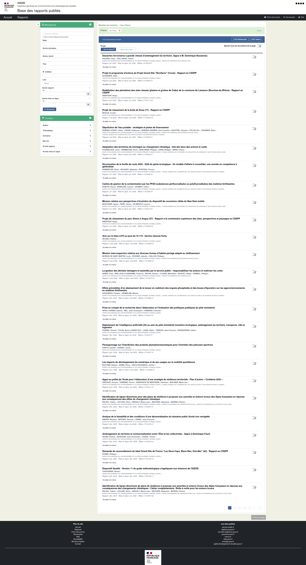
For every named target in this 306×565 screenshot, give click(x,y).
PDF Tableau (256, 39)
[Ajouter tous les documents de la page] (259, 46)
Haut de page (259, 517)
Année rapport (49, 146)
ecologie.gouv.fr (228, 541)
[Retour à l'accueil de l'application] (153, 557)
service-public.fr (228, 527)
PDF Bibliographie (240, 39)
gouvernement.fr (228, 534)
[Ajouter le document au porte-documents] (254, 57)
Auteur (45, 125)
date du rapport (108, 49)
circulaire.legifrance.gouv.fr (228, 532)
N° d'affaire (47, 72)
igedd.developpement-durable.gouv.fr (228, 544)
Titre (44, 64)
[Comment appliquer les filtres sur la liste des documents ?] (90, 118)
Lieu (44, 79)
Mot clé (46, 141)
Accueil (78, 527)
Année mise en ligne (51, 151)
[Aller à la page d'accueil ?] (303, 3)
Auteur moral (48, 56)
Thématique (48, 130)
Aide (78, 536)
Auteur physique (49, 48)
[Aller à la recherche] (301, 3)
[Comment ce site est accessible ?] (297, 3)
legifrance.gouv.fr (228, 529)
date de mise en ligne (126, 49)
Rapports (78, 529)
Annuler (259, 31)
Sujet (45, 40)
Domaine (46, 135)
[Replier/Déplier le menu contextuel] (38, 24)
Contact (78, 544)
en (44, 90)
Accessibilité (78, 539)
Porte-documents (78, 532)
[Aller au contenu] (299, 3)
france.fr (228, 536)
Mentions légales (78, 541)
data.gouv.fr (228, 539)
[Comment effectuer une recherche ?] (90, 24)
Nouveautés (78, 534)
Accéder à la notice (109, 67)
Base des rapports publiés (38, 10)
